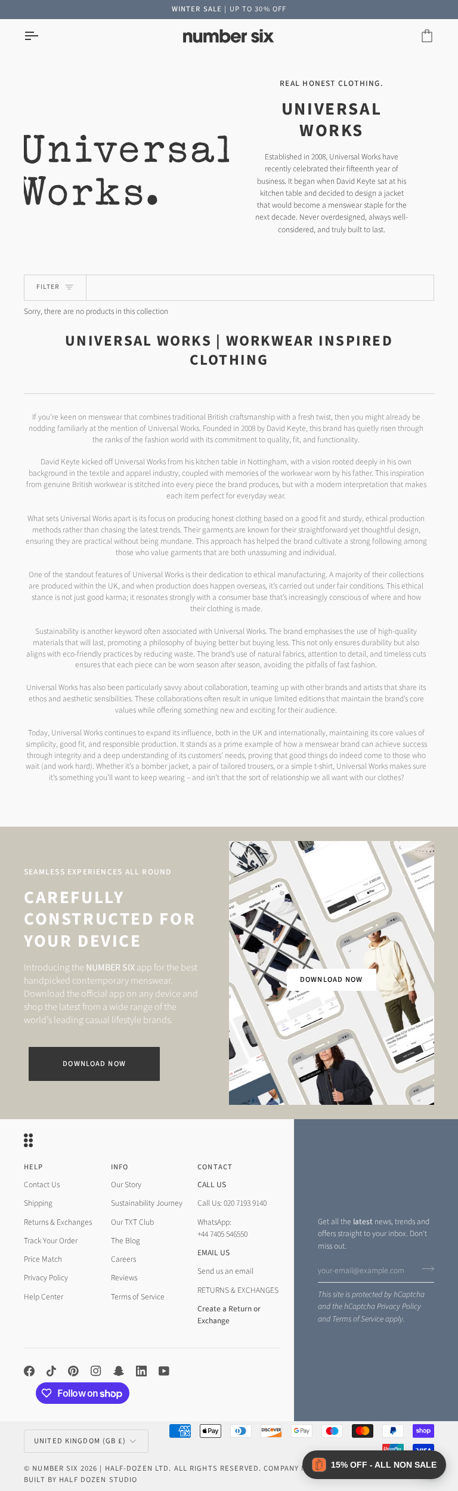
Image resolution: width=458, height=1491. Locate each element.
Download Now (94, 1063)
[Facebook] (29, 1371)
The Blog (125, 1240)
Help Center (43, 1296)
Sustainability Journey (146, 1203)
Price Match (43, 1259)
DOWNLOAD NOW (331, 979)
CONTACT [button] (215, 1167)
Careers (123, 1259)
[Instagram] (96, 1371)
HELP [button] (34, 1167)
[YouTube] (164, 1371)
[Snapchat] (118, 1371)
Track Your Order (51, 1240)
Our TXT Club (132, 1222)
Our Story (126, 1184)
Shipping (38, 1203)
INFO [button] (120, 1167)
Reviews (124, 1277)
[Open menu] (42, 36)
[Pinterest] (73, 1371)
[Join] (424, 1269)
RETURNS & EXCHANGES (237, 1290)
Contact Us (42, 1184)
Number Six (55, 1468)
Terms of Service (357, 1318)
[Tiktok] (51, 1371)
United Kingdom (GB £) (80, 1440)
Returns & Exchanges (58, 1222)
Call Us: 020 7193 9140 (232, 1203)
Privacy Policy (399, 1306)
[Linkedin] (141, 1371)
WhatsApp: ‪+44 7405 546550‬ (222, 1228)
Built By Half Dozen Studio (80, 1479)
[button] (374, 1464)
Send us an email (225, 1271)
